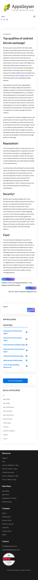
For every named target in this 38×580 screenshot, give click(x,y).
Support (5, 458)
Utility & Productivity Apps (13, 356)
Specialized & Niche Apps (13, 360)
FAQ (3, 462)
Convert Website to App (10, 465)
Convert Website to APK (10, 476)
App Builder (6, 399)
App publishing (7, 419)
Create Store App (8, 472)
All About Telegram (9, 431)
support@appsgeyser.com (11, 550)
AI (3, 395)
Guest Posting (6, 502)
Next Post (30, 288)
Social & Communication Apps (12, 339)
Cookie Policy (6, 531)
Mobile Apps (7, 423)
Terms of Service (7, 524)
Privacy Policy (7, 520)
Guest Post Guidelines (15, 381)
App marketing (7, 411)
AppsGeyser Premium (9, 498)
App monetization (8, 415)
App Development (8, 407)
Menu (3, 16)
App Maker (5, 491)
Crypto (5, 438)
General (5, 434)
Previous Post (9, 279)
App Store (5, 494)
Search (5, 306)
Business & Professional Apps (12, 332)
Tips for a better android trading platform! (22, 291)
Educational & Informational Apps (13, 350)
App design (6, 403)
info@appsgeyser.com (9, 546)
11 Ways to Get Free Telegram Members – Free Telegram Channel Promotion (16, 284)
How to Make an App (9, 479)
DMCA (4, 535)
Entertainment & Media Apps (14, 345)
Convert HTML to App (9, 469)
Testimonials (6, 517)
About (4, 513)
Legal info (5, 527)
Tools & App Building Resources (11, 366)
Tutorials (5, 427)
